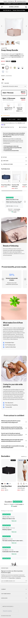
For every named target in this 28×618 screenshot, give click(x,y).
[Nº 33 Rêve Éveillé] (5, 484)
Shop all (23, 456)
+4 (26, 483)
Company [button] (3, 589)
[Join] (25, 581)
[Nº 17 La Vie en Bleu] (3, 72)
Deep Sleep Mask (6, 184)
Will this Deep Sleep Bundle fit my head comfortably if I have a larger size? (10, 421)
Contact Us (18, 577)
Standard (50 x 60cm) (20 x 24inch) (10, 86)
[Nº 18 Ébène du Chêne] (2, 484)
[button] (14, 93)
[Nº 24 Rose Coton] (24, 484)
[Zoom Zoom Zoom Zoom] (14, 26)
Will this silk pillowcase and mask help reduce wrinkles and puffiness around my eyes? (12, 440)
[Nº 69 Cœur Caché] (18, 484)
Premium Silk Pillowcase (15, 185)
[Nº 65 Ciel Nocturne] (8, 484)
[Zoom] (2, 37)
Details (5, 157)
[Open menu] (3, 7)
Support (5, 1)
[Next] (26, 26)
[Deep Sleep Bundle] (3, 68)
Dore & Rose (5, 615)
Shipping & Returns (8, 164)
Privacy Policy (12, 577)
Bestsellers (5, 456)
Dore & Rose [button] (4, 598)
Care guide (5, 160)
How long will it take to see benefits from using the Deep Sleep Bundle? (12, 446)
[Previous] (1, 26)
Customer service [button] (6, 593)
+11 (10, 483)
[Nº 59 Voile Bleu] (21, 484)
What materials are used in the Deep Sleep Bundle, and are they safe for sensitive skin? (12, 428)
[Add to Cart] (8, 181)
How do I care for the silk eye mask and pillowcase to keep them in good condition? (12, 434)
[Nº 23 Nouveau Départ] (7, 72)
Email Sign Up (11, 1)
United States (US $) (7, 606)
